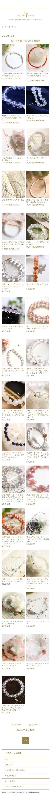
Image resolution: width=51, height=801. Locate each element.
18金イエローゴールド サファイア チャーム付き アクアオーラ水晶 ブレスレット (37, 370)
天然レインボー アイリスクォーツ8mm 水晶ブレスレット (13, 118)
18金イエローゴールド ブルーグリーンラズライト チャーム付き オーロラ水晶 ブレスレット (37, 414)
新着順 (37, 41)
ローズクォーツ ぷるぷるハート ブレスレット (12, 664)
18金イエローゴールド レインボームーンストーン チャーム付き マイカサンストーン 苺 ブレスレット (13, 540)
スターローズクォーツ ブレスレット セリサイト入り (37, 327)
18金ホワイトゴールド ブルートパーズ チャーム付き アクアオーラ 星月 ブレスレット (37, 456)
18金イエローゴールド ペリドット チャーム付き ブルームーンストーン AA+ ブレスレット (13, 414)
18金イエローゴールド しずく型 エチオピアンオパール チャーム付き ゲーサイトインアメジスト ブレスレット (13, 498)
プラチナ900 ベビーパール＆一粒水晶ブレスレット (13, 75)
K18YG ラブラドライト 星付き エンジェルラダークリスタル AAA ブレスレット (13, 708)
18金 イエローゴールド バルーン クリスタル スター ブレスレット (13, 286)
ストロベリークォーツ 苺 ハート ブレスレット (37, 664)
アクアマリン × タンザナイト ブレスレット (12, 622)
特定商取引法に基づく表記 (14, 770)
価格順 (27, 41)
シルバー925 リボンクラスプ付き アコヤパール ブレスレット (13, 244)
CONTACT (9, 765)
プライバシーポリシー (13, 787)
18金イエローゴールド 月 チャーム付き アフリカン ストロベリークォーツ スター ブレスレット (37, 498)
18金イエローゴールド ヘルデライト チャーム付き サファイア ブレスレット (13, 455)
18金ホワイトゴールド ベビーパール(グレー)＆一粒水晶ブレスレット (37, 539)
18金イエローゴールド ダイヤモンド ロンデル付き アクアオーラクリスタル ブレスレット (37, 582)
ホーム (4, 27)
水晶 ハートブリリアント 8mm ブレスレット (37, 243)
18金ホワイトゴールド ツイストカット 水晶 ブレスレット (13, 370)
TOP (6, 760)
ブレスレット (13, 27)
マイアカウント (10, 776)
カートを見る (10, 781)
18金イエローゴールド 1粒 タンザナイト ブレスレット (12, 580)
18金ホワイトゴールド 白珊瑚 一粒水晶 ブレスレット (37, 201)
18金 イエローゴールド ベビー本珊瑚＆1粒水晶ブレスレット (37, 76)
